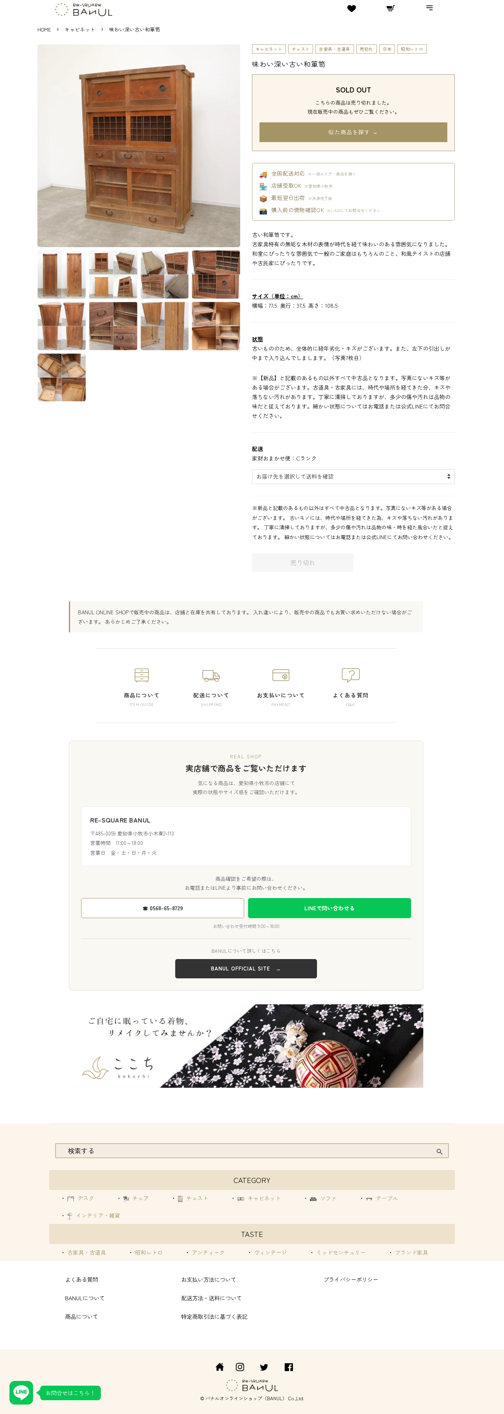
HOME (44, 29)
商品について (81, 1316)
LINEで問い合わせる (329, 908)
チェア (140, 1198)
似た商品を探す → (353, 132)
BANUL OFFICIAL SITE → (246, 968)
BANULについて (85, 1298)
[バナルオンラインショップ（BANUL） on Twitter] (264, 1368)
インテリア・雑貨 (97, 1215)
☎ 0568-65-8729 (163, 908)
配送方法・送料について (211, 1298)
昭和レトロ (412, 49)
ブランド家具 (410, 1252)
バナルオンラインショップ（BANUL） (246, 1398)
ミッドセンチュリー (340, 1252)
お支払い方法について (208, 1279)
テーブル (386, 1198)
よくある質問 (81, 1279)
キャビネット (81, 29)
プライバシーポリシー (350, 1279)
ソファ (328, 1198)
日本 (387, 49)
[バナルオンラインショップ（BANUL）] (215, 1368)
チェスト (300, 49)
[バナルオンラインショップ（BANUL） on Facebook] (288, 1368)
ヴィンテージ (269, 1252)
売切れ (366, 49)
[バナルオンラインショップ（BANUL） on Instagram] (239, 1368)
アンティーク (207, 1252)
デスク (85, 1198)
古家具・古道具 (334, 49)
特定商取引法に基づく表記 (214, 1316)
